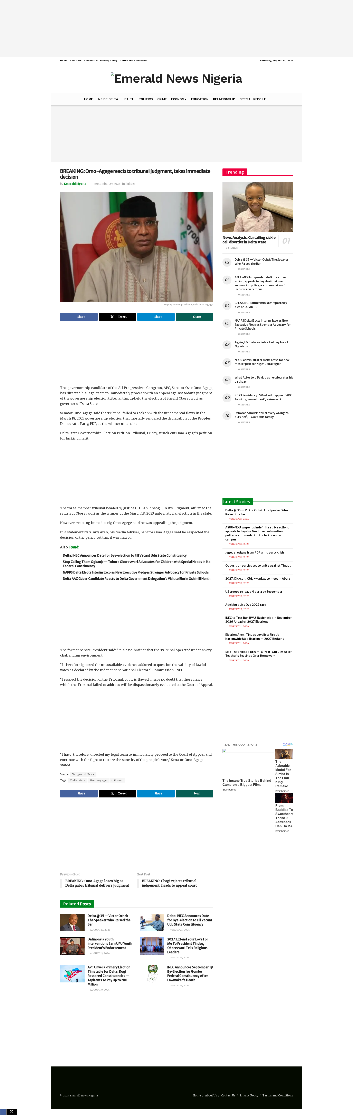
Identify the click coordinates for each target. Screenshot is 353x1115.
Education (200, 99)
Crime (162, 99)
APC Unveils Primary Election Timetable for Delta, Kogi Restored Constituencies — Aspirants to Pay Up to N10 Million (109, 975)
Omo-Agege (98, 780)
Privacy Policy (108, 60)
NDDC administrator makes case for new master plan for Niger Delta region (262, 362)
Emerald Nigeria (75, 184)
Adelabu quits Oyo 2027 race (245, 605)
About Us (76, 60)
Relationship (224, 99)
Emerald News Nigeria (84, 1095)
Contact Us (91, 60)
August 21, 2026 (179, 929)
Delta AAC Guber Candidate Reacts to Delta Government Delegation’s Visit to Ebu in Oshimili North (136, 579)
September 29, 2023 (107, 184)
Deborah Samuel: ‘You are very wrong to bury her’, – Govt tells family (261, 415)
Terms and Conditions (133, 60)
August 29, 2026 (99, 929)
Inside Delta (107, 99)
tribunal (117, 780)
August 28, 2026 (238, 544)
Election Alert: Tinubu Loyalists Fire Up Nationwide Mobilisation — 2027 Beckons (254, 637)
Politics (146, 99)
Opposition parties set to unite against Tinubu (258, 565)
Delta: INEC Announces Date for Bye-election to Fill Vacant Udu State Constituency (125, 555)
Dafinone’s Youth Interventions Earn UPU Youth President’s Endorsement (110, 943)
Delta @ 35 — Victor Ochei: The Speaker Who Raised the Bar (109, 920)
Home (63, 60)
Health (128, 99)
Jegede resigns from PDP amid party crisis (254, 552)
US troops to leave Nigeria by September (253, 591)
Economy (179, 99)
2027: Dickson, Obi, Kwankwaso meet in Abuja (257, 578)
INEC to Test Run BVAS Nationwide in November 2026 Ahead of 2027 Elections (258, 620)
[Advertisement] (176, 28)
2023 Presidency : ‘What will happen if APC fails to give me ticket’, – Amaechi (263, 397)
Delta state (77, 780)
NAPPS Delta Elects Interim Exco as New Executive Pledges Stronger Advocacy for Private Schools (136, 572)
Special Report (253, 99)
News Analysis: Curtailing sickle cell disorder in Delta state (248, 240)
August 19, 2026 (99, 953)
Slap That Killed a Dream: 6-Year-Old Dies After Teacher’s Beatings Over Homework (258, 654)
